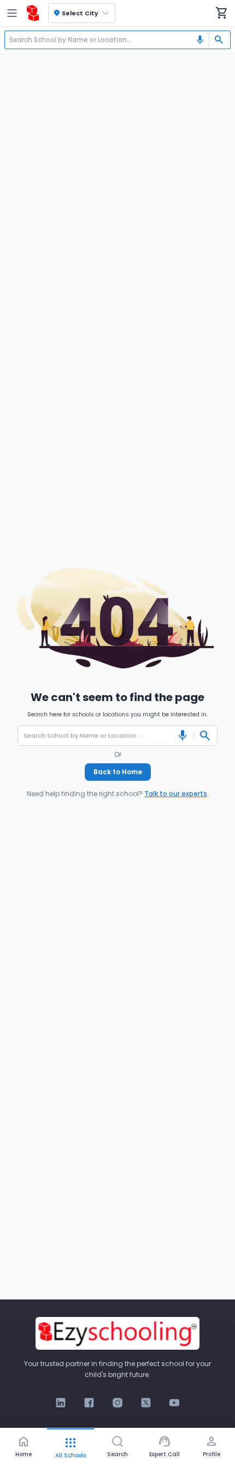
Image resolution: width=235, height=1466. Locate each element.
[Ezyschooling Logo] (33, 13)
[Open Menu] (12, 13)
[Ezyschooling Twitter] (146, 1402)
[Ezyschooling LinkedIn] (60, 1402)
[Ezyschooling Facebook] (89, 1402)
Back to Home (117, 771)
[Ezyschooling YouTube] (174, 1402)
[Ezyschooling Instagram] (117, 1402)
